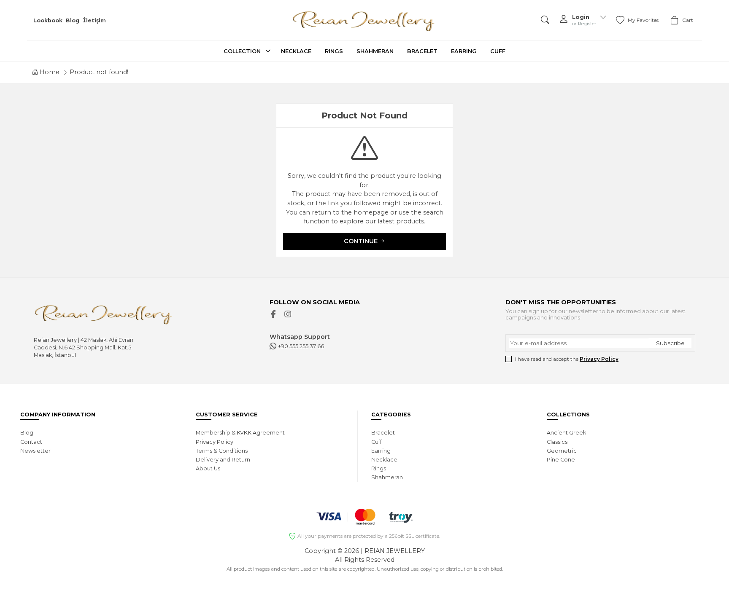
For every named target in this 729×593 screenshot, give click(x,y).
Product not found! (99, 72)
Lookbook (47, 20)
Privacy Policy (599, 359)
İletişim (94, 20)
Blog (72, 20)
